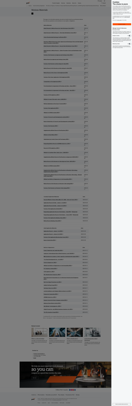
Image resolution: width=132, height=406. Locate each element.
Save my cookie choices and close (122, 404)
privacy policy (119, 20)
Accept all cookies (121, 24)
